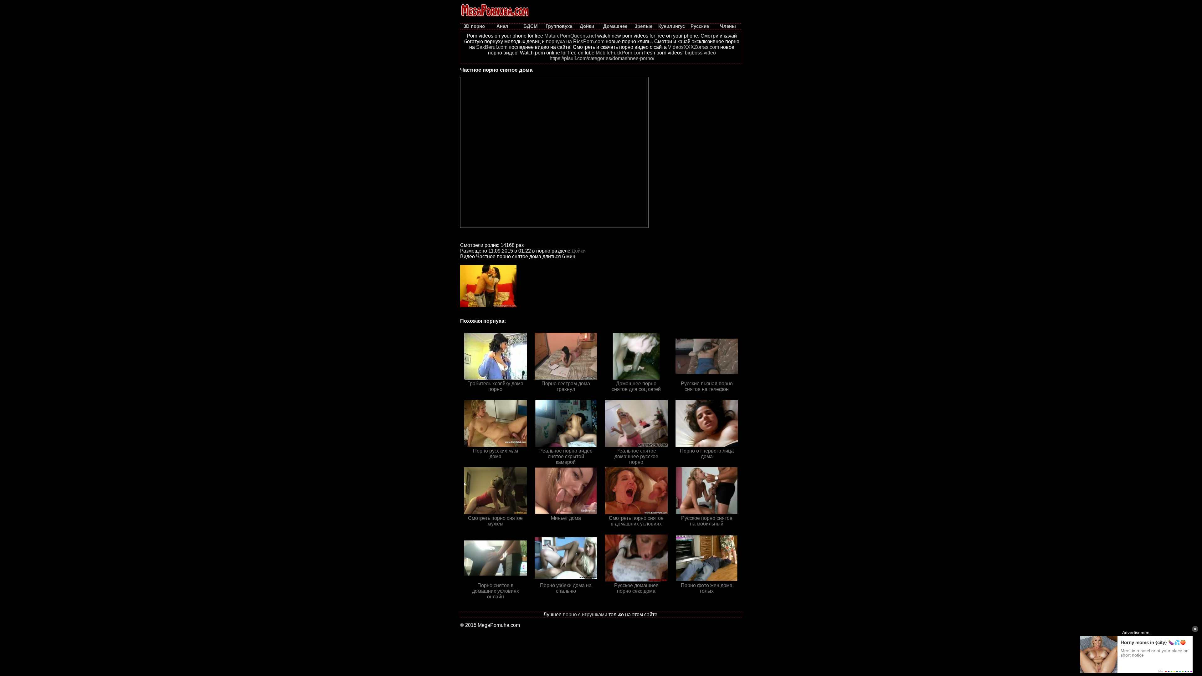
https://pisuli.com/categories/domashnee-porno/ (602, 58)
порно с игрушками (585, 614)
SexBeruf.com (491, 47)
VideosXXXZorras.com (693, 47)
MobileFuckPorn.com (619, 52)
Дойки (579, 250)
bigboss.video (700, 52)
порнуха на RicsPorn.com (575, 41)
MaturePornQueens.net (570, 35)
